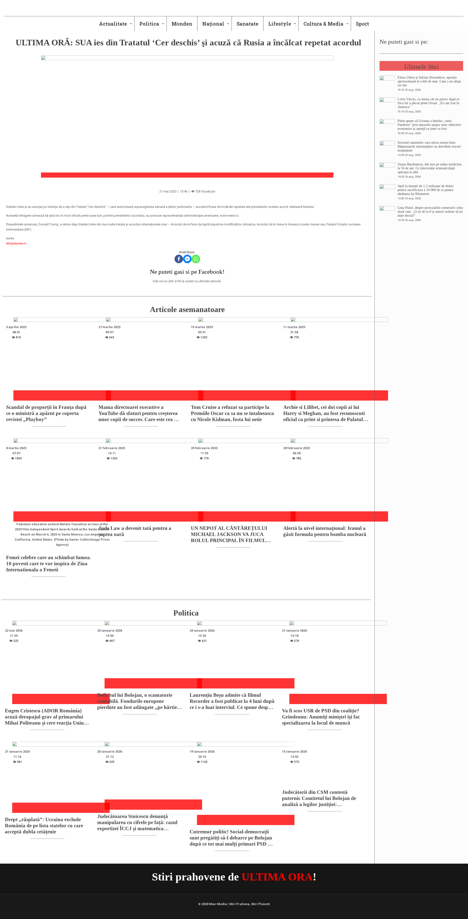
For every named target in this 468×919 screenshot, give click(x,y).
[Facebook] (179, 259)
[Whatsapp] (196, 259)
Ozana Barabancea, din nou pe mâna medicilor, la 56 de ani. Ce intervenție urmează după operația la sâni (430, 168)
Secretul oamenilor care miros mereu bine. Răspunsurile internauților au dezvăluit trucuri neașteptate (429, 146)
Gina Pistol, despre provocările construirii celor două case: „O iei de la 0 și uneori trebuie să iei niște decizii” (430, 211)
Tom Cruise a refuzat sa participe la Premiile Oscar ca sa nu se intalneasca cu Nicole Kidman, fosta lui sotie (232, 413)
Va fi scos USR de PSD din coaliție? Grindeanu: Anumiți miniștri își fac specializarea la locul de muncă (321, 717)
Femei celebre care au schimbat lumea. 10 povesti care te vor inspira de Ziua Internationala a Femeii (48, 564)
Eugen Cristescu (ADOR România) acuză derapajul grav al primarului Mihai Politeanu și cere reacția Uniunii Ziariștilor (47, 717)
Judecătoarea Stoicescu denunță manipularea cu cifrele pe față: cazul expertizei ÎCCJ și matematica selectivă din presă (137, 822)
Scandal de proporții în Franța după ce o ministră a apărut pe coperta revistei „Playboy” (46, 413)
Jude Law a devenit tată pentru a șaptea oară (134, 531)
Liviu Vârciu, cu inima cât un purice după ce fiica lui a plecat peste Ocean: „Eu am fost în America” (428, 103)
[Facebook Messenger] (187, 259)
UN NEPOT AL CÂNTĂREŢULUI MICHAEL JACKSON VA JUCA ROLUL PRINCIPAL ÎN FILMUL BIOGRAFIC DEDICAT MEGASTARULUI (229, 534)
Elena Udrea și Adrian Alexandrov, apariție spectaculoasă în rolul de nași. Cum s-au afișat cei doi (429, 81)
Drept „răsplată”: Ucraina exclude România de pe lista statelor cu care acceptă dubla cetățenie (44, 826)
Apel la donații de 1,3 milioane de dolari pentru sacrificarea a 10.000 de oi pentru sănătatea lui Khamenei (426, 190)
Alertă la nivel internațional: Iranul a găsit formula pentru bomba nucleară (324, 531)
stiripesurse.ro (16, 243)
